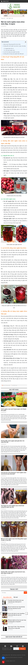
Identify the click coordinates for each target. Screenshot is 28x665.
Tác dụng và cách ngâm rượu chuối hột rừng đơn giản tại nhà (12, 506)
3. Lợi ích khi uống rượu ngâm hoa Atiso (11, 52)
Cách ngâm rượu (9, 18)
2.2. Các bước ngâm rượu (9, 50)
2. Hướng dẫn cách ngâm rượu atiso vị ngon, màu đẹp (14, 46)
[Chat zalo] (4, 658)
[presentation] (1, 613)
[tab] (7, 597)
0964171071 (6, 1)
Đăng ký (22, 648)
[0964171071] (4, 662)
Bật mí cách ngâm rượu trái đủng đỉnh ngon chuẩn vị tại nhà (14, 539)
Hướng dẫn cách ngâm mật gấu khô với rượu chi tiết (12, 441)
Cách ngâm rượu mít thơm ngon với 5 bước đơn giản (13, 409)
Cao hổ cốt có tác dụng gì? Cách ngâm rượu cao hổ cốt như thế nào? (13, 473)
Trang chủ (3, 18)
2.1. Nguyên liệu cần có (9, 48)
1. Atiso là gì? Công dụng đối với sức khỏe (11, 44)
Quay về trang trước (6, 385)
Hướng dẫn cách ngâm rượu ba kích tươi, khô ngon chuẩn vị (13, 572)
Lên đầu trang (14, 385)
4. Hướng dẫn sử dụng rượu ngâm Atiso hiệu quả (13, 53)
